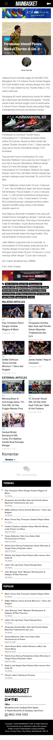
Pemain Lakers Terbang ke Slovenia (20, 675)
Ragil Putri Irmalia (10, 532)
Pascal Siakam (8, 294)
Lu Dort (31, 297)
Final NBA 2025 (9, 287)
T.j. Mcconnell (25, 290)
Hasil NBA (24, 284)
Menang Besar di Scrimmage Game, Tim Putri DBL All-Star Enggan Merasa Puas (13, 403)
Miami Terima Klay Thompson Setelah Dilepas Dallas (27, 519)
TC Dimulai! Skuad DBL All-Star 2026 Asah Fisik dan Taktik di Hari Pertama (39, 403)
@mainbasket (10, 696)
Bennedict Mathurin (10, 290)
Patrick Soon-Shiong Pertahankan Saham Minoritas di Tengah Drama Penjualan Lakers (27, 546)
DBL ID (45, 731)
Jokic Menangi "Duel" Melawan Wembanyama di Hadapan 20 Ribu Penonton (25, 573)
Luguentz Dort (21, 297)
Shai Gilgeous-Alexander (25, 294)
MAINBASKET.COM (25, 723)
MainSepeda (37, 731)
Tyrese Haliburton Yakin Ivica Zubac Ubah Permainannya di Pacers (22, 537)
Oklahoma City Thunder (39, 287)
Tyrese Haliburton (39, 290)
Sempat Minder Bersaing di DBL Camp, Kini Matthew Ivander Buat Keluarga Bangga (13, 438)
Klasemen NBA (35, 284)
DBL (3, 396)
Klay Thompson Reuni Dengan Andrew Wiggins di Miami (13, 326)
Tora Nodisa (8, 496)
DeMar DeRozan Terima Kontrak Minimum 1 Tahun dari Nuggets (12, 364)
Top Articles (26, 731)
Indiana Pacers (22, 287)
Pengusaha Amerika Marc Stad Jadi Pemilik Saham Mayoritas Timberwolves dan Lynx (40, 329)
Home (7, 731)
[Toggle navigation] (6, 3)
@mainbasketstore (24, 696)
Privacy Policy (16, 731)
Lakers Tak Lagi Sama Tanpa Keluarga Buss (23, 564)
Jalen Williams (8, 297)
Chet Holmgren (43, 294)
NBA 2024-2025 (12, 284)
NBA (7, 39)
